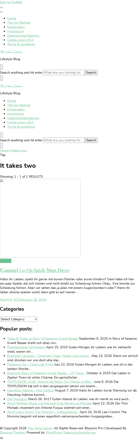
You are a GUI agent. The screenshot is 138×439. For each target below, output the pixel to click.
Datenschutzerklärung (23, 35)
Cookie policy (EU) (20, 40)
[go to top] (1, 437)
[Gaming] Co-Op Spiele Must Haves (34, 270)
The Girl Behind (18, 23)
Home (11, 18)
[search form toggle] (1, 67)
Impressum (15, 31)
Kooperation (16, 27)
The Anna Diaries (11, 52)
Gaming (5, 261)
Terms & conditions (21, 44)
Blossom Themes (12, 432)
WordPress (53, 432)
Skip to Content (11, 2)
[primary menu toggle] (1, 7)
